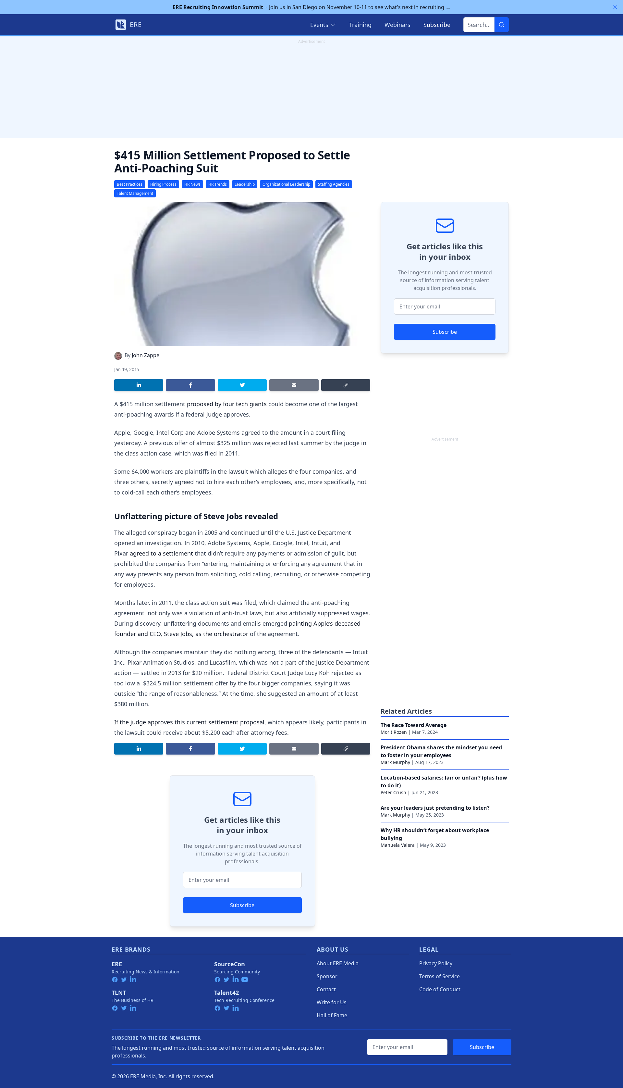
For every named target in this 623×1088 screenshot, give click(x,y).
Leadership (245, 184)
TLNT (119, 992)
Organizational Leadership (286, 184)
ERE (117, 964)
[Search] (502, 24)
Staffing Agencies (333, 184)
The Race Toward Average (413, 725)
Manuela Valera (398, 845)
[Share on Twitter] (242, 385)
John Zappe (145, 355)
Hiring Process (163, 184)
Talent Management (135, 193)
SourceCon (229, 964)
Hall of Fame (332, 1015)
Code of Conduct (439, 989)
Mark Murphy (395, 762)
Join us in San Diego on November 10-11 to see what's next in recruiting (312, 7)
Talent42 (226, 992)
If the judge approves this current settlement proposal (189, 722)
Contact (326, 989)
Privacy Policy (435, 963)
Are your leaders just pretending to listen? (435, 807)
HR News (192, 184)
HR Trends (217, 184)
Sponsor (327, 976)
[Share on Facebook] (190, 385)
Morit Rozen (394, 732)
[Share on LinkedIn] (138, 385)
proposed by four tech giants (227, 404)
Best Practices (129, 184)
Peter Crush (393, 792)
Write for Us (332, 1002)
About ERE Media (338, 963)
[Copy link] (345, 385)
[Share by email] (293, 385)
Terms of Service (439, 976)
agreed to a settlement (161, 553)
